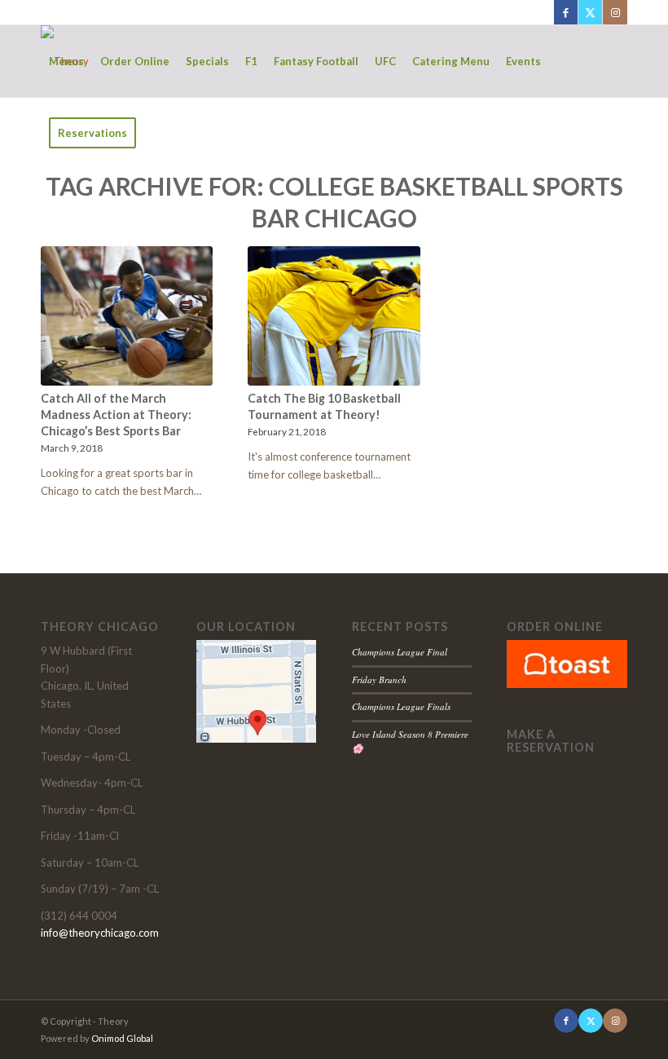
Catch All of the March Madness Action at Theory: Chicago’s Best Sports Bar (116, 414)
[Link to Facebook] (566, 12)
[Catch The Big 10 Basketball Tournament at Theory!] (334, 316)
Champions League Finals (401, 706)
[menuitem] (66, 61)
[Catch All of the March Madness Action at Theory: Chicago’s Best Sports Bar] (127, 316)
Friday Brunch (379, 679)
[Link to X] (590, 12)
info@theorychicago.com (100, 932)
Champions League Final (399, 652)
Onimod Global (122, 1038)
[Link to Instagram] (615, 12)
